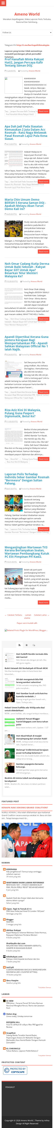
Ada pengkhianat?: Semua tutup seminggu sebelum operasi (23, 872)
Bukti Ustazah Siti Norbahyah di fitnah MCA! (26, 668)
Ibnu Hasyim (12, 980)
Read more (43, 111)
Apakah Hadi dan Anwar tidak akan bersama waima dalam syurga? (24, 899)
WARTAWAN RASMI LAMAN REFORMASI (25, 882)
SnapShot (11, 1033)
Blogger (10, 919)
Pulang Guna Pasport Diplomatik (35, 459)
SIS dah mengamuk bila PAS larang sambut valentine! (29, 681)
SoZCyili (10, 967)
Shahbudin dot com (15, 943)
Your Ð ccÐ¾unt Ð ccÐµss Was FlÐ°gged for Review (24, 1025)
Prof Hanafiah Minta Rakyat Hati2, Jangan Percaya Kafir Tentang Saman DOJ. (24, 62)
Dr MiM (9, 1000)
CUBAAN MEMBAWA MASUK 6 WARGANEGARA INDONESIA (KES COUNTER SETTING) (26, 970)
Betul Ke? (14, 459)
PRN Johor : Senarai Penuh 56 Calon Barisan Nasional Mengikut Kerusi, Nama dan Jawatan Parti (25, 1005)
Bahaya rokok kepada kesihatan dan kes (23, 959)
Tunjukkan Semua (44, 987)
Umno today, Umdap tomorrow (19, 1016)
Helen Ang (11, 1014)
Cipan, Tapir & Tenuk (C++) (18, 908)
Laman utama (27, 616)
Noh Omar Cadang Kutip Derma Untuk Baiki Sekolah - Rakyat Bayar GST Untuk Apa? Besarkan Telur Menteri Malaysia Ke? (27, 270)
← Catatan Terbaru (13, 615)
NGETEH (10, 922)
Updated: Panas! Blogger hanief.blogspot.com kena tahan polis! (32, 721)
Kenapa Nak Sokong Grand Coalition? (25, 807)
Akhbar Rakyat (13, 930)
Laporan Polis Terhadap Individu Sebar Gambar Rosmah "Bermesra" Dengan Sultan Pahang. (27, 478)
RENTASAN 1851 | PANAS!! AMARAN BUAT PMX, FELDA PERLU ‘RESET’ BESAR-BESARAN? (25, 886)
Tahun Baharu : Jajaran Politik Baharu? (22, 1051)
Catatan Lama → (41, 615)
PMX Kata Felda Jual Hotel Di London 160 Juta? (25, 911)
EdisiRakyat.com (14, 956)
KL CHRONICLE (13, 1048)
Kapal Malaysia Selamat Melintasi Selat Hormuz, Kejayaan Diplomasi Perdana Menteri (26, 933)
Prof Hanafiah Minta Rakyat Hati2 (20, 114)
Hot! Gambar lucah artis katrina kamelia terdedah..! (31, 695)
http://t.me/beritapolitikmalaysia (32, 45)
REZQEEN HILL (13, 1022)
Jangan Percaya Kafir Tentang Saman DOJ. (28, 111)
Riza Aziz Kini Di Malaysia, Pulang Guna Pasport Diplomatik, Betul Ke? (23, 413)
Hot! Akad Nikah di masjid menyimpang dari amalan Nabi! (31, 737)
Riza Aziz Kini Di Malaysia (17, 462)
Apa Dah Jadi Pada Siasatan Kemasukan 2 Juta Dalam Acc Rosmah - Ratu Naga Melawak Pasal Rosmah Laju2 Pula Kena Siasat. (26, 132)
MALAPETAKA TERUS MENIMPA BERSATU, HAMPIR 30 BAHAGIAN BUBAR (24, 946)
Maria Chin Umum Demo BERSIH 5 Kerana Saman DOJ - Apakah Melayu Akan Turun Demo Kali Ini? (25, 204)
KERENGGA (11, 869)
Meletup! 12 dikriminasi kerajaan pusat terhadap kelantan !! (32, 751)
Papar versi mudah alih (27, 623)
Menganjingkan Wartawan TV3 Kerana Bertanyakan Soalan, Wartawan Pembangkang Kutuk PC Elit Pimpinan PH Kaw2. (27, 551)
